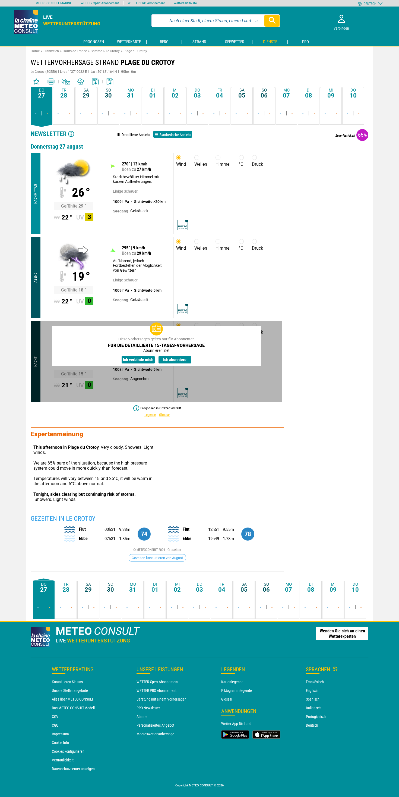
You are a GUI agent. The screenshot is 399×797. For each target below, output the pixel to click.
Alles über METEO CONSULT (72, 699)
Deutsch (312, 725)
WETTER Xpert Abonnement (157, 682)
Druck (257, 164)
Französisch (315, 682)
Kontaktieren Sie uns (67, 682)
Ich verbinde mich (138, 359)
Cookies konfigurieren (68, 751)
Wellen (200, 164)
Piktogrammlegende (236, 690)
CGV (55, 716)
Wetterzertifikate (185, 3)
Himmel (223, 164)
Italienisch (313, 708)
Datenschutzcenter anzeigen (73, 769)
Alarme (142, 716)
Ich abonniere (174, 359)
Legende (150, 415)
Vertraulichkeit (63, 760)
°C (241, 164)
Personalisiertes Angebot (155, 725)
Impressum (60, 734)
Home (35, 51)
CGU (55, 725)
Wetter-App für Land (236, 723)
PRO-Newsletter (148, 708)
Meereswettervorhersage (155, 734)
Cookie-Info (60, 742)
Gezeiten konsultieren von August (157, 558)
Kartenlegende (232, 682)
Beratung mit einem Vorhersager (161, 699)
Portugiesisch (316, 716)
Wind (181, 164)
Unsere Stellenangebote (70, 690)
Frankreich (51, 51)
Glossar (164, 415)
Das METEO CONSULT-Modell (73, 708)
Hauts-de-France (75, 51)
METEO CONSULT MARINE (54, 3)
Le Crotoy (113, 51)
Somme (96, 51)
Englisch (312, 690)
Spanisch (312, 699)
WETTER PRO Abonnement (156, 690)
